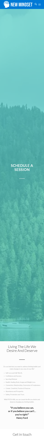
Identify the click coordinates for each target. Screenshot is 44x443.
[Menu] (39, 4)
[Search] (34, 4)
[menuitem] (34, 4)
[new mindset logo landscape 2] (18, 4)
